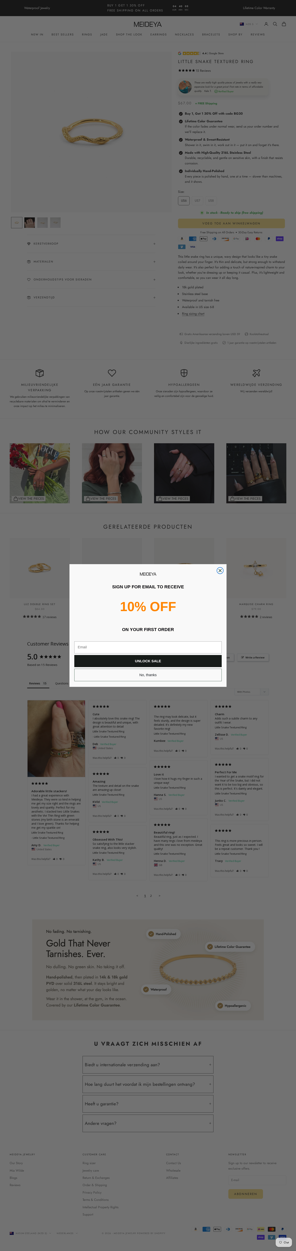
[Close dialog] (220, 570)
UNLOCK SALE (148, 661)
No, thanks (148, 675)
